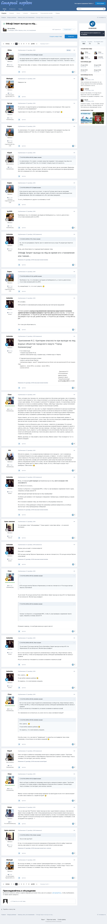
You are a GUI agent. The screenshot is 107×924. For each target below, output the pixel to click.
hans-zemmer (9, 521)
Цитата (24, 71)
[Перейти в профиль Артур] (10, 109)
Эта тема (97, 8)
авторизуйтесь (56, 893)
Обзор (4, 9)
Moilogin (9, 78)
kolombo (9, 234)
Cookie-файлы (62, 919)
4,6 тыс (10, 64)
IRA (9, 450)
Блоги (18, 13)
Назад (7, 43)
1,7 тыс (11, 465)
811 (10, 822)
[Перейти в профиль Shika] (5, 29)
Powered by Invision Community (53, 921)
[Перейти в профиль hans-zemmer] (10, 527)
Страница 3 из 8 (44, 43)
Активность (12, 9)
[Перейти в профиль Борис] (10, 132)
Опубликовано (26, 50)
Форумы (4, 13)
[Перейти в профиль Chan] (10, 400)
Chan (10, 394)
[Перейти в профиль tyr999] (10, 217)
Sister (9, 807)
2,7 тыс (10, 141)
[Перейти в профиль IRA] (10, 456)
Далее (33, 43)
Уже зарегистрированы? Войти (83, 3)
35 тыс (10, 409)
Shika (13, 28)
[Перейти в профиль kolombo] (10, 240)
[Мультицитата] (19, 72)
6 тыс (10, 167)
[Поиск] (104, 9)
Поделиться (57, 29)
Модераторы (34, 13)
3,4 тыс (10, 249)
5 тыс (10, 93)
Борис (9, 126)
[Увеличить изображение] (61, 112)
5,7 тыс (10, 536)
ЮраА (9, 153)
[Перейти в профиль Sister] (10, 813)
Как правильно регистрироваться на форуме (90, 33)
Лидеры (58, 13)
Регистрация (100, 3)
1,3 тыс (11, 118)
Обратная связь (51, 919)
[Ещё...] (74, 50)
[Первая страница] (3, 44)
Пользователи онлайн (46, 13)
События (25, 13)
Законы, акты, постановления (27, 30)
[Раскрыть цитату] (20, 54)
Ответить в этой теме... (19, 901)
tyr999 (9, 211)
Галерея (11, 13)
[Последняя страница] (37, 44)
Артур (9, 103)
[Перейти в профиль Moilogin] (10, 84)
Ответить (71, 36)
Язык (42, 919)
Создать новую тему (56, 36)
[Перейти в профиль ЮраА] (10, 158)
